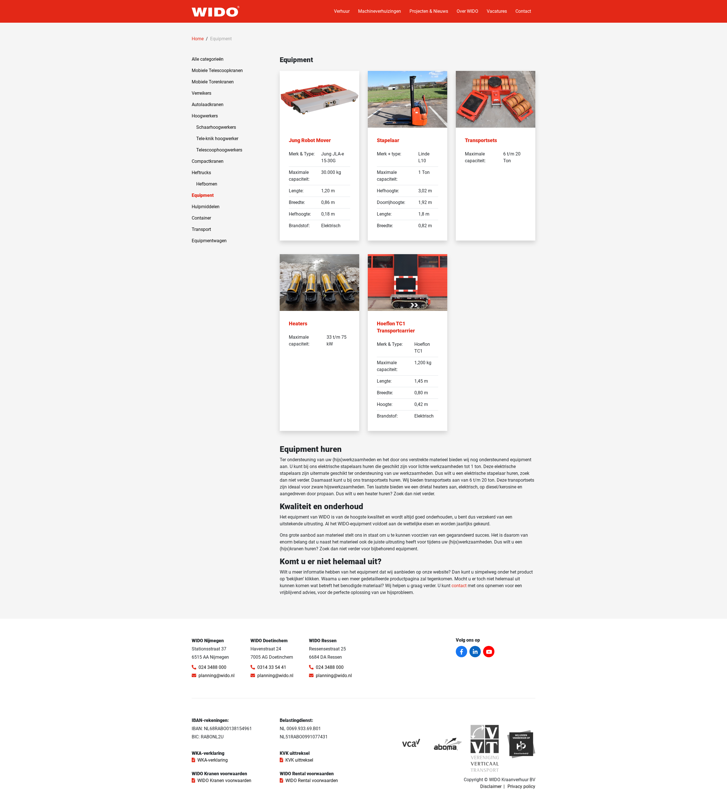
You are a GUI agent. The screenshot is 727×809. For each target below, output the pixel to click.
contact (459, 585)
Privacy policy (521, 786)
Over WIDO (467, 11)
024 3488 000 (212, 667)
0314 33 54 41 (271, 667)
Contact (523, 11)
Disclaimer (491, 786)
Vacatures (497, 11)
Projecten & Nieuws (429, 11)
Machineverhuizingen (379, 11)
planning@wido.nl (217, 675)
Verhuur (342, 11)
